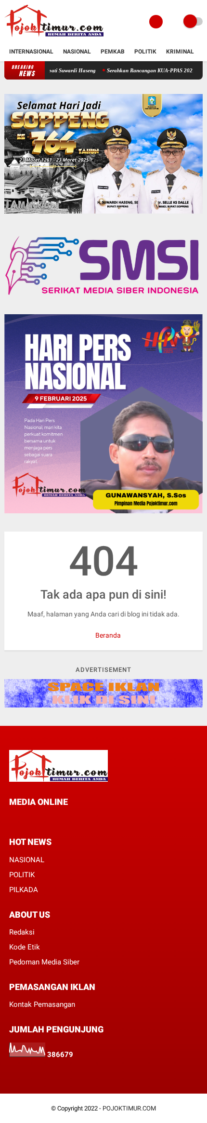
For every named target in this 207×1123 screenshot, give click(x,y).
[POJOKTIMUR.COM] (54, 37)
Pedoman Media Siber (44, 962)
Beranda (107, 635)
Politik (145, 51)
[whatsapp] (38, 820)
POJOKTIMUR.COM (129, 1108)
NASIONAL (26, 860)
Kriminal (180, 51)
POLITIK (22, 874)
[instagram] (51, 820)
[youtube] (64, 820)
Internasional (31, 51)
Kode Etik (24, 947)
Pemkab (113, 51)
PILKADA (23, 889)
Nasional (77, 51)
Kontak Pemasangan (42, 1004)
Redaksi (22, 932)
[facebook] (12, 820)
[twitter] (25, 820)
